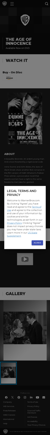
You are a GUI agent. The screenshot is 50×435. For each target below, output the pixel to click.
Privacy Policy (14, 223)
